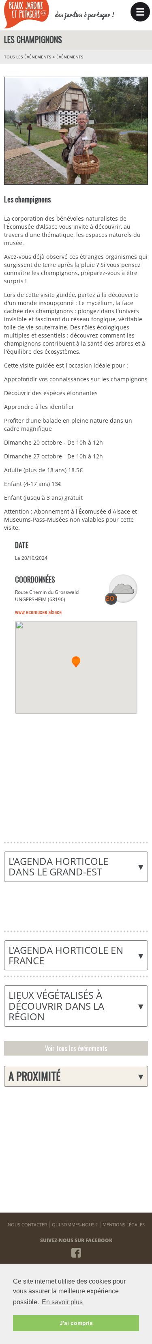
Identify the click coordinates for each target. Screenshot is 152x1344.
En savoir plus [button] (62, 1302)
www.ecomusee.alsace (38, 611)
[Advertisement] (76, 773)
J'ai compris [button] (76, 1323)
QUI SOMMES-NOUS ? (75, 1224)
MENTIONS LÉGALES (124, 1224)
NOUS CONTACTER (27, 1224)
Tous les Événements (27, 57)
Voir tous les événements (76, 1048)
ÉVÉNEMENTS (69, 57)
